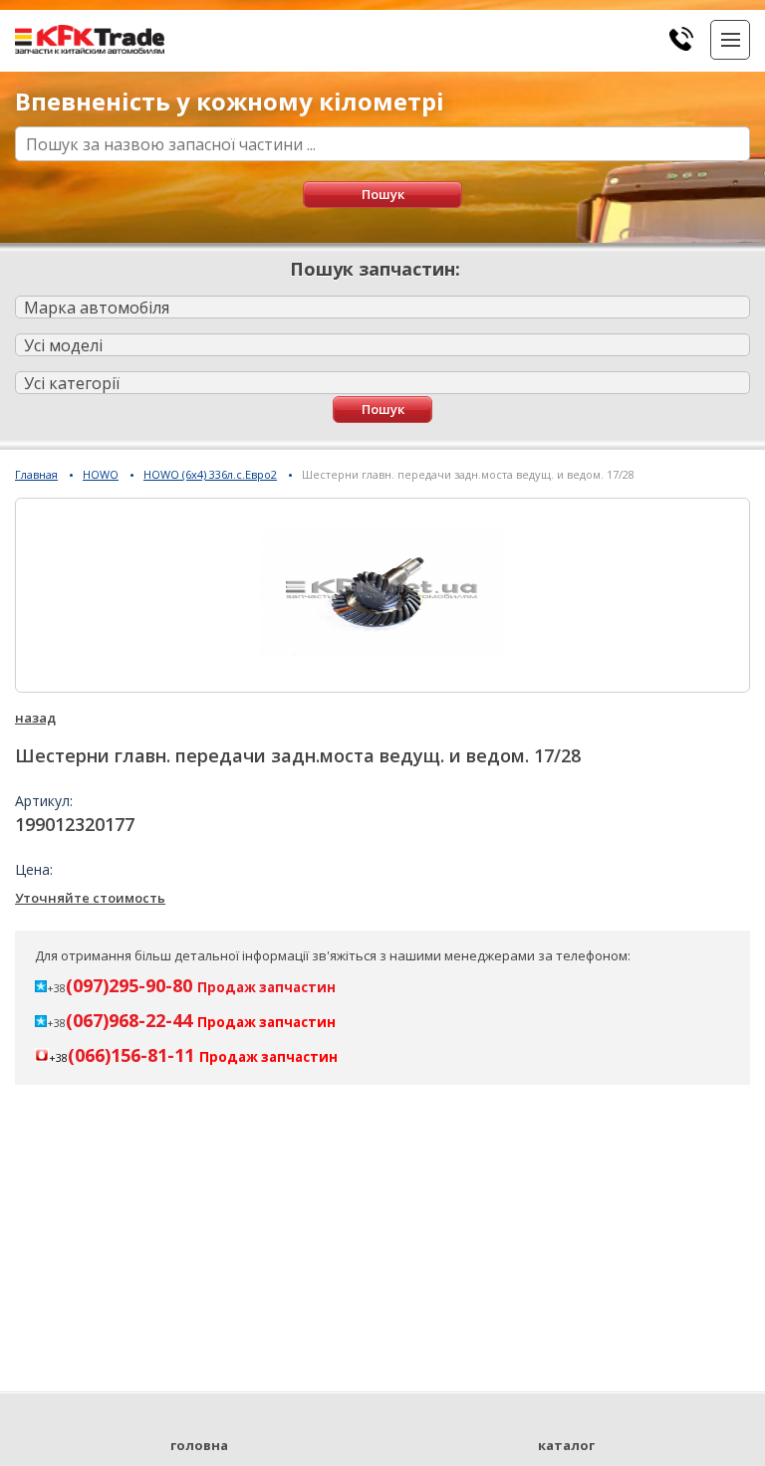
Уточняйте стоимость (90, 898)
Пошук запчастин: (375, 269)
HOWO (101, 474)
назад (35, 718)
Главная (36, 474)
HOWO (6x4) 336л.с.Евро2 (210, 474)
